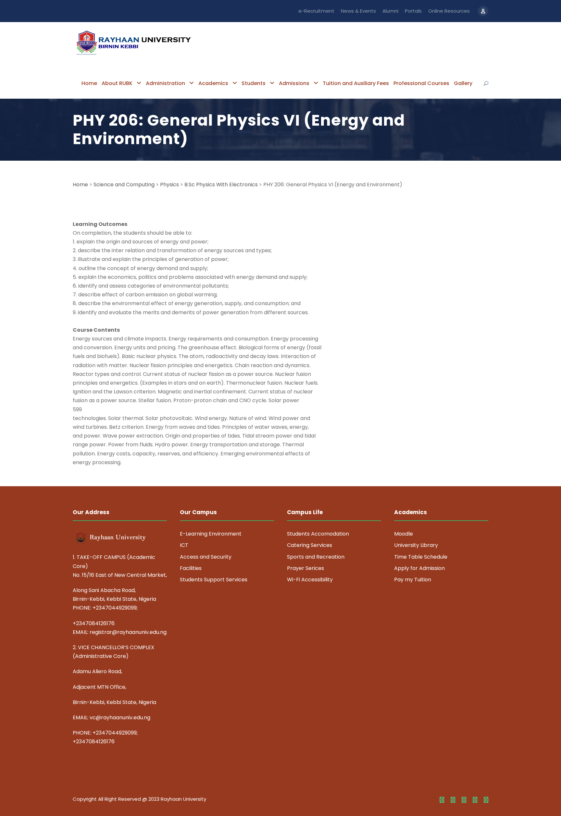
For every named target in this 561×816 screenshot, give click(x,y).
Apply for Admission (419, 568)
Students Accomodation (318, 534)
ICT (184, 545)
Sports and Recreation (315, 557)
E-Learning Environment (211, 534)
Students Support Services (213, 579)
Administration (165, 83)
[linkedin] (453, 800)
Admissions (294, 83)
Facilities (191, 568)
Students (254, 83)
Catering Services (309, 545)
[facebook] (442, 800)
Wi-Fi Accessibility (310, 579)
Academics (213, 83)
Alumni (390, 10)
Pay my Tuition (412, 579)
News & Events (358, 10)
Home (89, 83)
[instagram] (486, 800)
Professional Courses (421, 83)
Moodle (403, 534)
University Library (416, 545)
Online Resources (449, 10)
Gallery (463, 83)
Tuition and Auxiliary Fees (356, 83)
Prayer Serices (305, 568)
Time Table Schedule (420, 557)
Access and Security (205, 557)
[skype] (464, 800)
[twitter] (475, 800)
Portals (413, 10)
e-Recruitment (316, 10)
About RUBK (117, 83)
